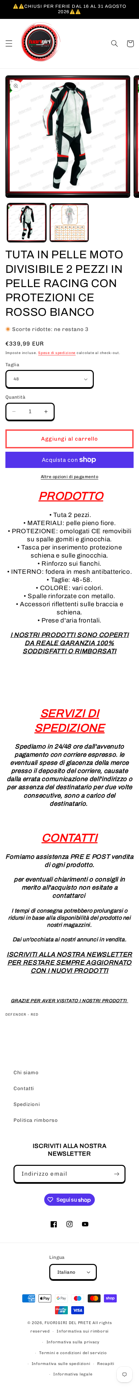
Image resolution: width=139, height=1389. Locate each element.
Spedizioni (26, 1104)
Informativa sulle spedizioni (61, 1363)
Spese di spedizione (57, 353)
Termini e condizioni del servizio (73, 1352)
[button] (9, 43)
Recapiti (105, 1363)
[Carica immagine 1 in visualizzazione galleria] (26, 222)
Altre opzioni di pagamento (70, 476)
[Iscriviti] (116, 1174)
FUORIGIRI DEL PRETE (68, 1322)
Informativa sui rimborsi (83, 1331)
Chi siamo (26, 1072)
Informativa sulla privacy (73, 1342)
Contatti (23, 1088)
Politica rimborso (35, 1120)
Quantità (15, 397)
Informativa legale (72, 1374)
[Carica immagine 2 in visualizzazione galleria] (69, 222)
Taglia (12, 364)
